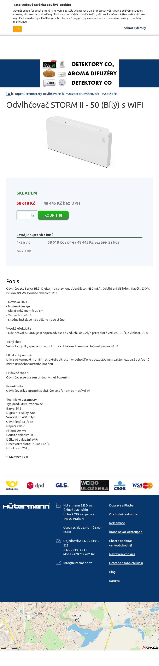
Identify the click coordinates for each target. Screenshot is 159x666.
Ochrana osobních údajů (126, 563)
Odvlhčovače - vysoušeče (99, 93)
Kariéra (114, 581)
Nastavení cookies (122, 554)
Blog (112, 572)
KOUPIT (51, 215)
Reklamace (117, 523)
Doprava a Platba (121, 505)
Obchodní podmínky (123, 514)
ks (32, 215)
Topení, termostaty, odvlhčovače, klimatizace (46, 93)
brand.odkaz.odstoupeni (126, 532)
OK (17, 28)
